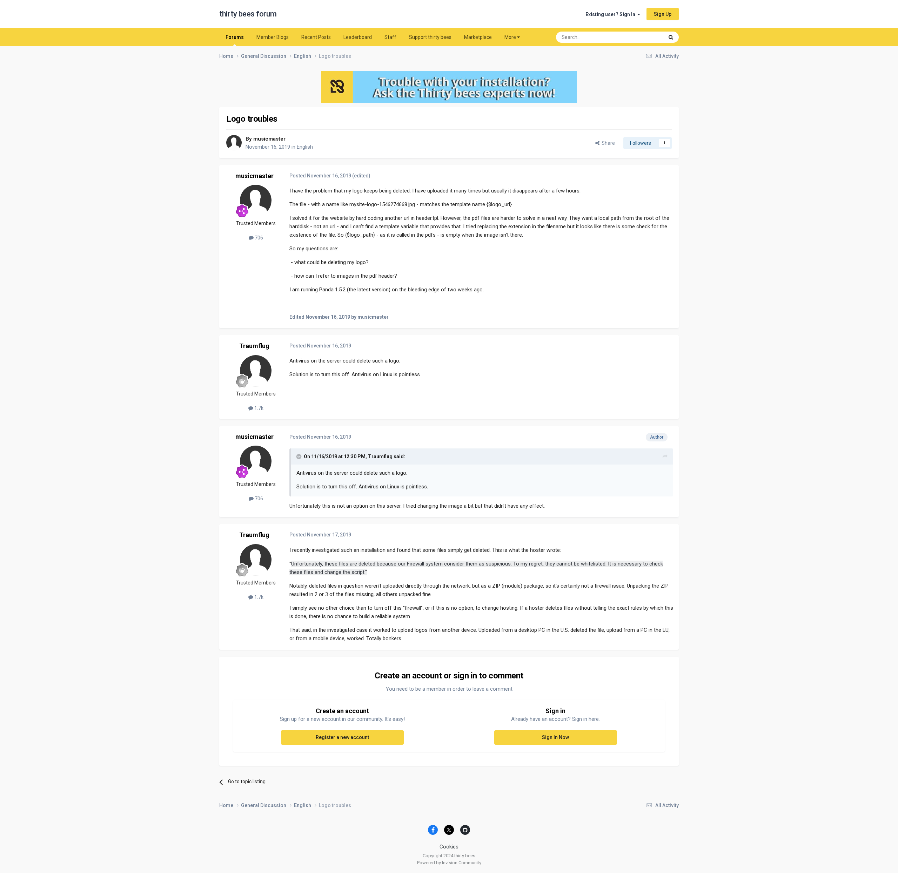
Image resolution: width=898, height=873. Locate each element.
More (510, 37)
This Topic (644, 37)
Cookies (449, 847)
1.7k (258, 408)
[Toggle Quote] (299, 456)
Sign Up (662, 14)
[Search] (671, 37)
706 (258, 238)
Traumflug (254, 346)
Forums (235, 37)
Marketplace (478, 37)
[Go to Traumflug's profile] (256, 371)
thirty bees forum (248, 13)
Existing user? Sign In (611, 14)
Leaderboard (357, 37)
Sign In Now (555, 737)
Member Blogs (272, 37)
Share (607, 143)
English (305, 147)
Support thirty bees (430, 37)
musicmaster (269, 139)
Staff (390, 37)
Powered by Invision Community (449, 862)
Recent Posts (316, 37)
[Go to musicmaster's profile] (234, 142)
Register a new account (342, 737)
